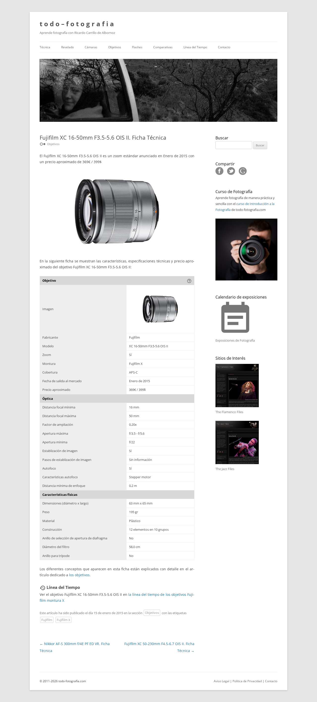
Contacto (224, 47)
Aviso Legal (221, 681)
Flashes (137, 47)
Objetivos (114, 47)
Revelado (67, 47)
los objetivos (79, 575)
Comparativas (163, 47)
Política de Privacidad (247, 681)
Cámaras (91, 47)
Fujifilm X (63, 620)
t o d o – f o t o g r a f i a (77, 23)
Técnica (45, 47)
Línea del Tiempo (195, 47)
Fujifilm (46, 620)
